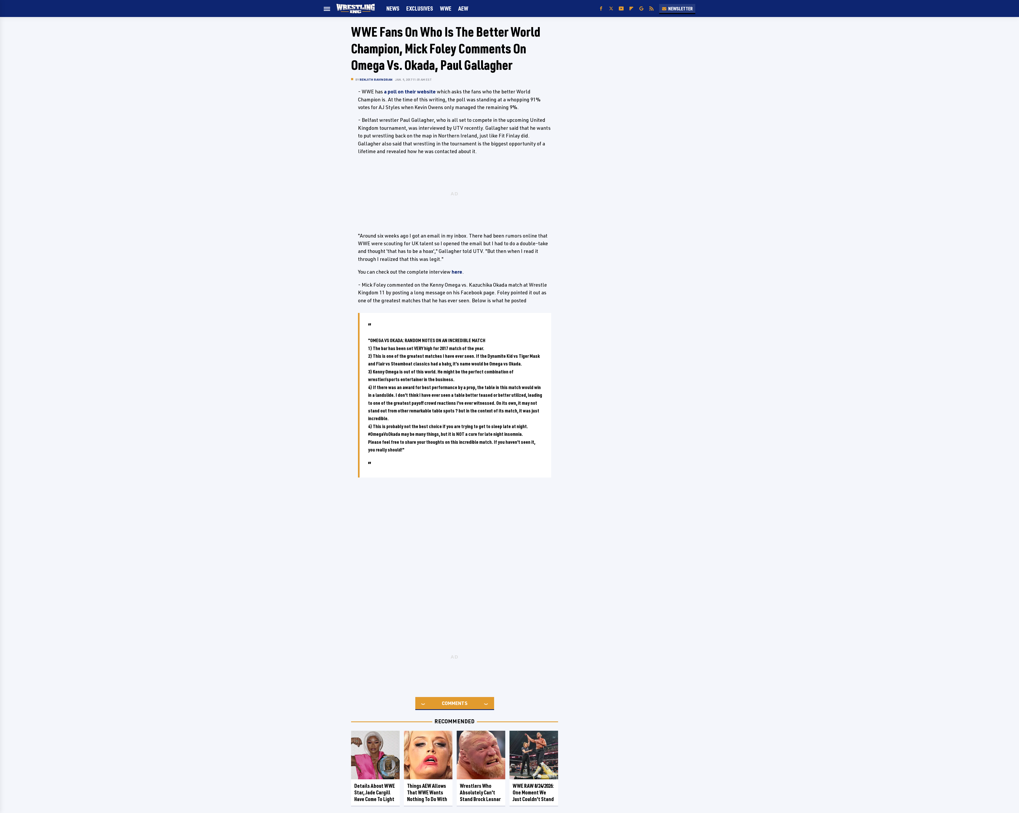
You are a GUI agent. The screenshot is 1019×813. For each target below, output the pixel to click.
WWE (445, 8)
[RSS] (651, 8)
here (457, 272)
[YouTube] (621, 8)
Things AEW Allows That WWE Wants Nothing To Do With (427, 792)
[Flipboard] (631, 8)
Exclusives (419, 8)
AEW (463, 8)
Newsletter (680, 8)
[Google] (641, 8)
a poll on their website (410, 91)
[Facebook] (601, 8)
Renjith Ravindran (376, 79)
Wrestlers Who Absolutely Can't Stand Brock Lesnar (480, 792)
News (392, 8)
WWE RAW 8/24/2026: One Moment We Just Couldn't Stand (533, 792)
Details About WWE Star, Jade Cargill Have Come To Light (374, 792)
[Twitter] (611, 8)
